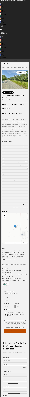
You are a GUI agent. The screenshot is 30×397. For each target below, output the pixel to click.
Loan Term (5, 364)
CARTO (25, 242)
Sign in (4, 24)
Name (7, 297)
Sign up (1, 24)
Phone (7, 303)
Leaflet (7, 242)
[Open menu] (0, 58)
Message (8, 309)
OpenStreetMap (14, 242)
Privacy (21, 327)
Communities (3, 33)
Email (18, 303)
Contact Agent (15, 331)
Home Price (6, 357)
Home (3, 67)
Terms (18, 327)
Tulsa (8, 67)
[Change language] (1, 4)
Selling (1, 32)
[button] (15, 226)
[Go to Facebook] (0, 3)
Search (1, 30)
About (1, 34)
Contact (1, 36)
